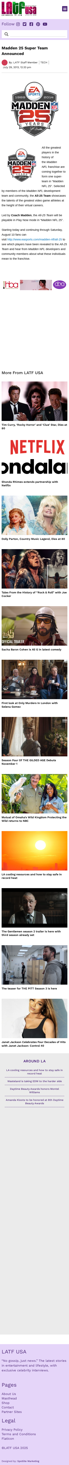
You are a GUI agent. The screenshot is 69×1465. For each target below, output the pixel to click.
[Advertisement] (34, 328)
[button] (64, 8)
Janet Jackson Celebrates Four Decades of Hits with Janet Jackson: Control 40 (34, 1043)
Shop (6, 1403)
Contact (8, 1407)
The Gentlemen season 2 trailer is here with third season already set (31, 933)
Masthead (9, 1398)
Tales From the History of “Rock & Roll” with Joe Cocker (34, 594)
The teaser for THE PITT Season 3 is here (29, 988)
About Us (9, 1394)
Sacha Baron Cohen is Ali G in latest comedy (31, 649)
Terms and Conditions (19, 1434)
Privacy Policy (12, 1430)
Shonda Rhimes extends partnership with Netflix (30, 483)
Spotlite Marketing (28, 1461)
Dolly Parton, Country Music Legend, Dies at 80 (33, 538)
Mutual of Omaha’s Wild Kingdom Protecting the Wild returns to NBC (34, 819)
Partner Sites (12, 1412)
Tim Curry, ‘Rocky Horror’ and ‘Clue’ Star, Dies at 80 (34, 426)
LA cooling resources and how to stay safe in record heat (32, 876)
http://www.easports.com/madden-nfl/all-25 (34, 239)
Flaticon (8, 1438)
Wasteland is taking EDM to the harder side (34, 1081)
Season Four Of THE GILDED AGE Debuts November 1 (29, 762)
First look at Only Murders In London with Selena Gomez (30, 704)
